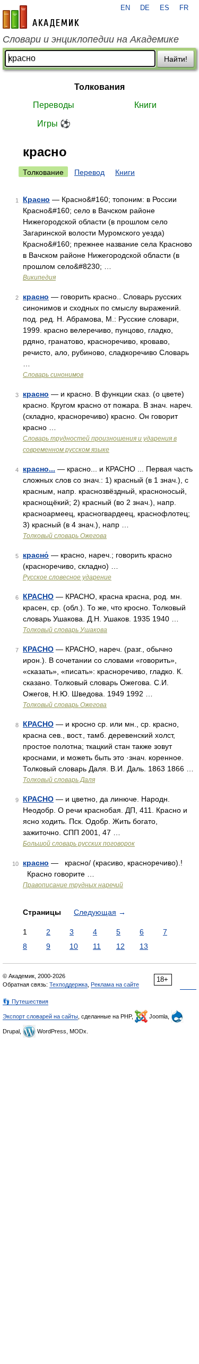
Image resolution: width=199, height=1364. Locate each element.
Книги (145, 105)
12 (120, 946)
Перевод (89, 172)
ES (164, 8)
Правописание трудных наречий (73, 885)
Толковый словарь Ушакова (65, 630)
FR (183, 8)
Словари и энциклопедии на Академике (91, 39)
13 (144, 946)
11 (97, 946)
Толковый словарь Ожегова (65, 536)
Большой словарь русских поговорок (79, 843)
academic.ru (41, 17)
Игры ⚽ (54, 123)
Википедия (39, 277)
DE (145, 8)
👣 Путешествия (25, 1001)
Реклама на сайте (115, 984)
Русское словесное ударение (67, 577)
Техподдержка (68, 984)
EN (125, 8)
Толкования (99, 86)
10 (74, 946)
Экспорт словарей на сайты (40, 1016)
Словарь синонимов (53, 374)
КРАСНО (38, 596)
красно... (39, 469)
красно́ (36, 555)
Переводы (53, 105)
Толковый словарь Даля (59, 780)
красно (36, 296)
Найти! (175, 59)
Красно (36, 199)
